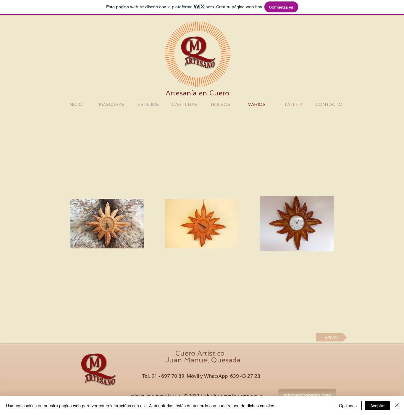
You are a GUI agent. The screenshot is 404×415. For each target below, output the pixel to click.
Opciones (348, 406)
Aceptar (377, 406)
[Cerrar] (396, 405)
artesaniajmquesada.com (156, 395)
